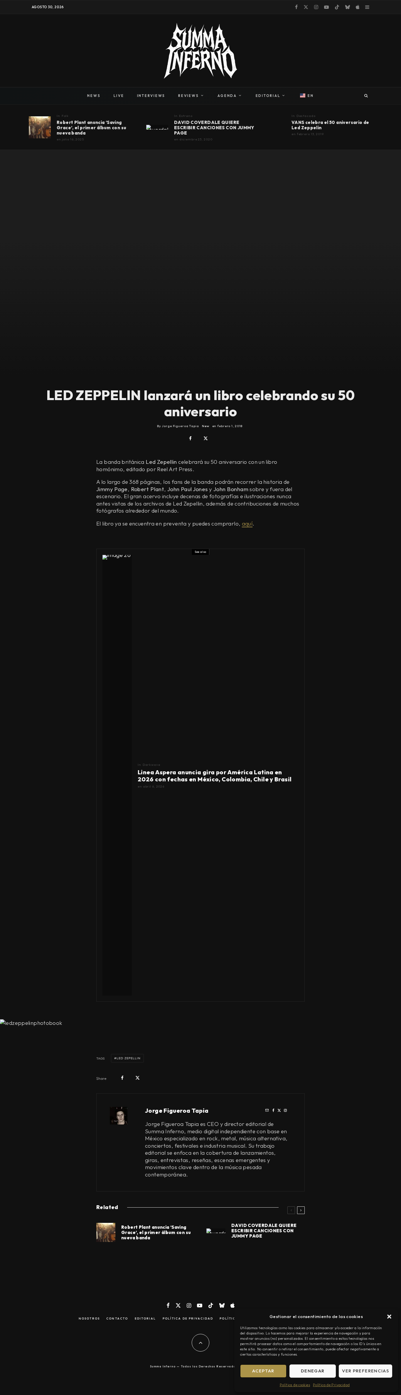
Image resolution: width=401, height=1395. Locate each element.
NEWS (93, 95)
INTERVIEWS (151, 95)
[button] (389, 1317)
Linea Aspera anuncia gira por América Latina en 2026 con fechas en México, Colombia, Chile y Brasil (215, 776)
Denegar (312, 1371)
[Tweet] (205, 438)
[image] (40, 127)
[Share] (190, 438)
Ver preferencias (365, 1371)
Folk (65, 116)
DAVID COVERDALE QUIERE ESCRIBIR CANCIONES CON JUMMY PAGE (214, 128)
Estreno (186, 116)
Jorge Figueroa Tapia (177, 1110)
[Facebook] (296, 7)
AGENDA (227, 95)
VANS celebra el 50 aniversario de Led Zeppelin (330, 125)
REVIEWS (188, 95)
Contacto (117, 1318)
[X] (306, 7)
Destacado (306, 116)
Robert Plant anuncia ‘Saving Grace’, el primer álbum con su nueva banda (91, 128)
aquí (247, 523)
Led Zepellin (129, 1058)
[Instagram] (316, 7)
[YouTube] (326, 7)
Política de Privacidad (331, 1385)
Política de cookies (295, 1385)
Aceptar (263, 1371)
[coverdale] (157, 127)
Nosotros (89, 1318)
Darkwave (151, 765)
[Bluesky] (347, 7)
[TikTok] (337, 7)
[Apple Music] (357, 7)
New (205, 426)
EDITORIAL (268, 95)
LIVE (119, 95)
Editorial (145, 1318)
